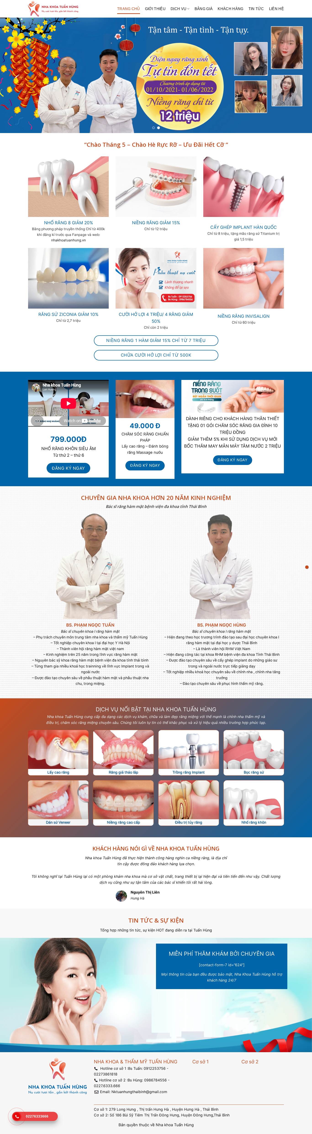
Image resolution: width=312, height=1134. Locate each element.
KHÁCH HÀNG (230, 9)
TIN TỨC (256, 9)
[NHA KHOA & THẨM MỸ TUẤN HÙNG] (53, 9)
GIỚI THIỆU (155, 9)
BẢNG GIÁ (204, 9)
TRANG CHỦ (128, 9)
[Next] (300, 75)
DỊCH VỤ (178, 9)
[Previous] (12, 75)
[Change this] (307, 567)
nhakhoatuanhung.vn (68, 240)
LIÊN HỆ (276, 9)
